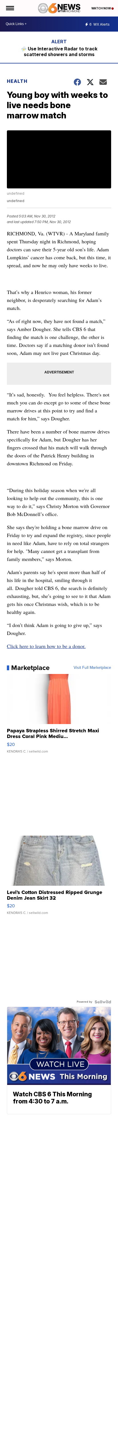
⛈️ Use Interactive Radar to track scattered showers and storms (59, 51)
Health (17, 81)
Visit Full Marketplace (92, 668)
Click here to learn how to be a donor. (46, 646)
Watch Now (101, 8)
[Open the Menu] (9, 8)
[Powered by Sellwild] (103, 1002)
